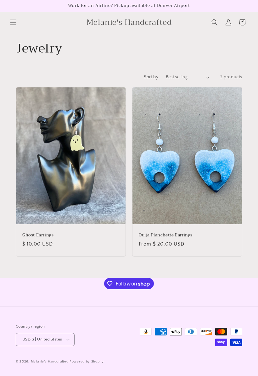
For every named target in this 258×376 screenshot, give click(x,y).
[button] (13, 22)
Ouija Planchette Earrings (166, 235)
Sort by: (151, 77)
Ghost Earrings (37, 235)
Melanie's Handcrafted (50, 361)
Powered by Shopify (87, 361)
